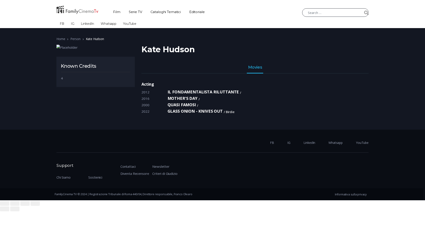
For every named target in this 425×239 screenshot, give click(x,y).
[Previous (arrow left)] (4, 208)
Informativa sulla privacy (351, 194)
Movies (255, 67)
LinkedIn (87, 24)
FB (62, 24)
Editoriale (197, 12)
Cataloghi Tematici (166, 12)
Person (75, 39)
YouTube (129, 24)
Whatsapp (108, 24)
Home (60, 39)
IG (72, 24)
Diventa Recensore (134, 173)
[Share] (14, 203)
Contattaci (128, 166)
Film (116, 12)
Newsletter (161, 166)
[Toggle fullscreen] (25, 203)
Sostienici (95, 177)
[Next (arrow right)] (14, 208)
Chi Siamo (63, 177)
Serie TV (135, 12)
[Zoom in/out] (35, 203)
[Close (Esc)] (4, 203)
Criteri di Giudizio (164, 173)
